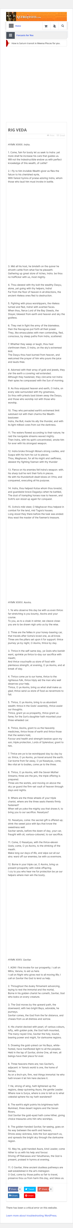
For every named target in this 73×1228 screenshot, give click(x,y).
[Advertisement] (36, 84)
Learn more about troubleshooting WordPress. (31, 1215)
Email (62, 135)
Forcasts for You (24, 35)
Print (52, 135)
